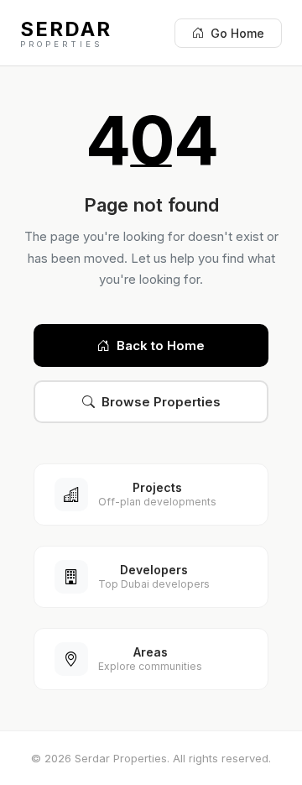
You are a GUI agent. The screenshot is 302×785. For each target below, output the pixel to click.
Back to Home (161, 345)
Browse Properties (161, 402)
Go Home (237, 33)
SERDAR (66, 33)
